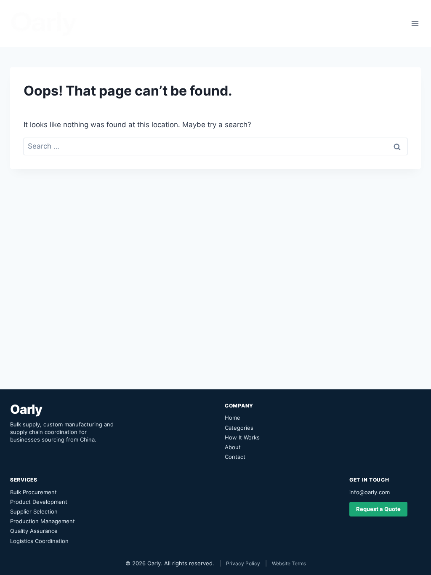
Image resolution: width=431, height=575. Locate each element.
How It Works (242, 437)
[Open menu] (415, 23)
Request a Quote (378, 509)
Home (232, 417)
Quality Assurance (34, 530)
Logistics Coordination (39, 541)
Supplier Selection (34, 511)
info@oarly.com (369, 492)
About (233, 447)
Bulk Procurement (33, 492)
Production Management (42, 521)
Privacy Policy (243, 563)
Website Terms (289, 563)
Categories (239, 427)
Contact (235, 456)
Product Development (38, 501)
